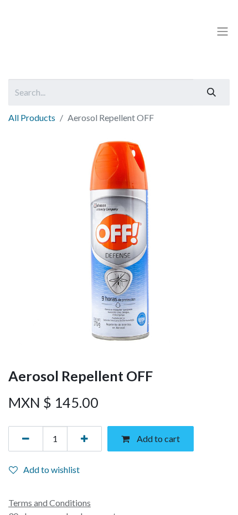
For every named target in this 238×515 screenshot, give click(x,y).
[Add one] (84, 438)
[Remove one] (25, 438)
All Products (31, 117)
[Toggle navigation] (222, 31)
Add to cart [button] (157, 438)
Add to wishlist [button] (51, 469)
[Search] (211, 92)
